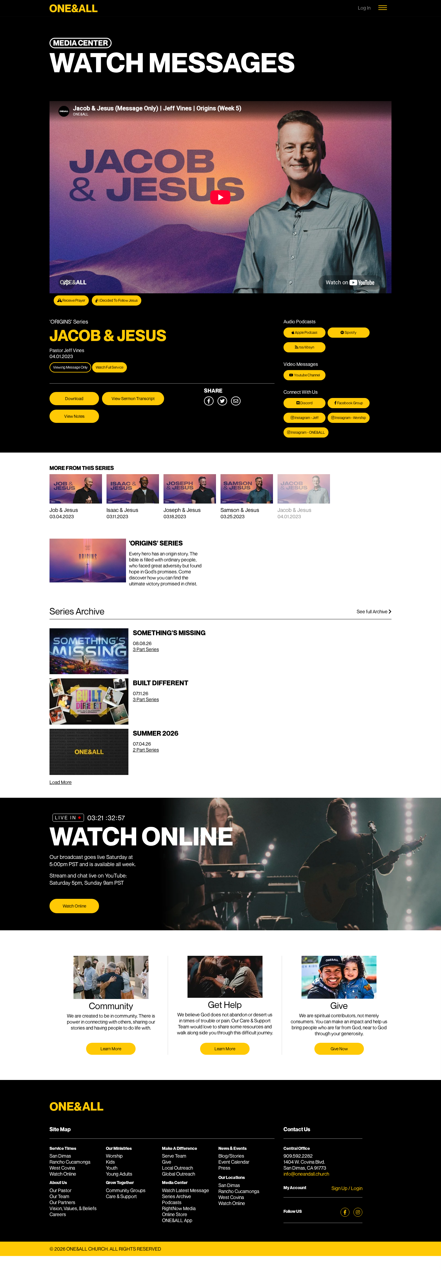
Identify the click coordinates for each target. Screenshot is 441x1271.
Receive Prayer (73, 300)
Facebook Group (350, 403)
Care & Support (121, 1196)
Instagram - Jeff (306, 417)
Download (74, 398)
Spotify (350, 332)
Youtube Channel (306, 375)
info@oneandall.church (306, 1174)
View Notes (74, 416)
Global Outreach (178, 1174)
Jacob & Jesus (294, 510)
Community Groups (126, 1190)
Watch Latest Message (185, 1190)
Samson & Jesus (239, 510)
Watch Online (74, 905)
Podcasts (172, 1202)
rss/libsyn (306, 347)
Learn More (110, 1048)
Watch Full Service (109, 367)
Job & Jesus (64, 510)
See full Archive (372, 612)
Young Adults (119, 1174)
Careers (58, 1214)
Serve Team (174, 1156)
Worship (114, 1156)
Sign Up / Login (347, 1188)
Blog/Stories (231, 1156)
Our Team (59, 1196)
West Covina (62, 1168)
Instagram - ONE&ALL (307, 432)
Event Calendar (233, 1162)
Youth (111, 1168)
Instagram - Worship (350, 417)
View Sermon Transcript (133, 398)
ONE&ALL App (177, 1220)
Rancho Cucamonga (70, 1162)
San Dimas (60, 1156)
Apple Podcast (305, 332)
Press (224, 1168)
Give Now (339, 1048)
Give (166, 1162)
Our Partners (62, 1202)
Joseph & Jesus (182, 510)
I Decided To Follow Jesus (118, 300)
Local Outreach (177, 1168)
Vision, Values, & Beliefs (73, 1208)
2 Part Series (146, 750)
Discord (306, 403)
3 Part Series (146, 649)
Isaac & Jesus (122, 510)
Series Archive (176, 1196)
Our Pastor (60, 1190)
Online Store (174, 1214)
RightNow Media (179, 1208)
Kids (110, 1162)
